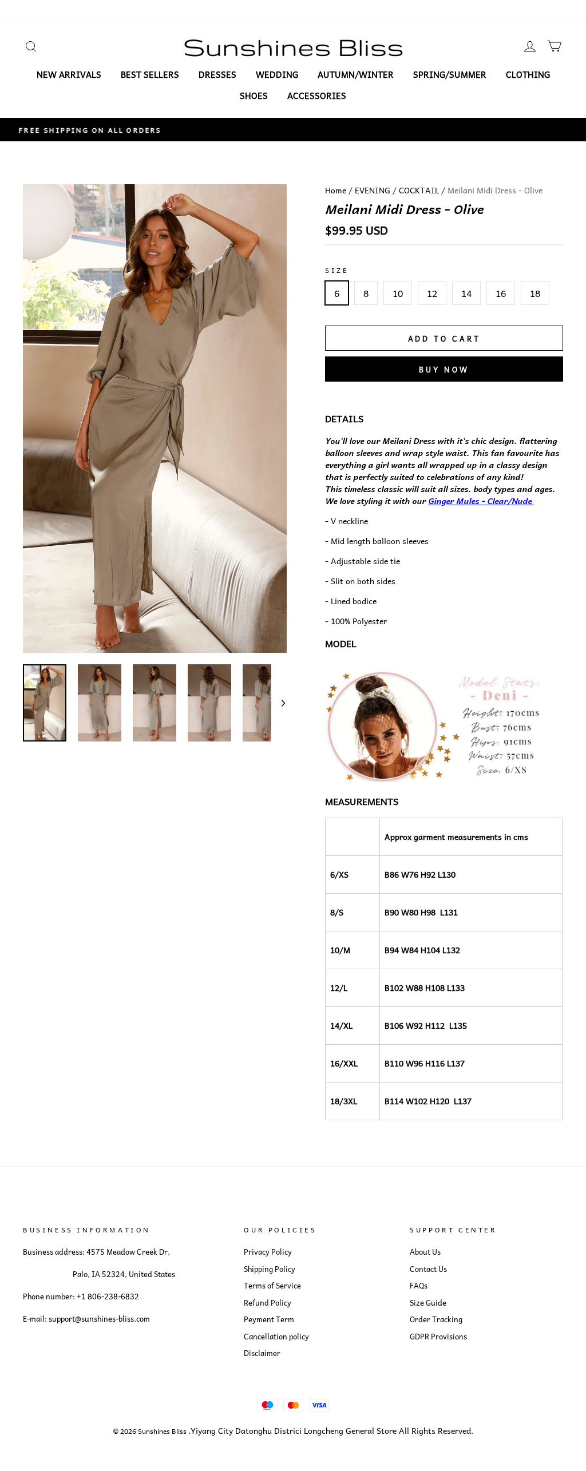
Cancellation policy (276, 1336)
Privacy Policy (268, 1252)
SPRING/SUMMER (449, 74)
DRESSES (217, 74)
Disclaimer (262, 1353)
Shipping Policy (269, 1269)
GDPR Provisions (438, 1336)
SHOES (254, 95)
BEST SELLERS (150, 74)
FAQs (418, 1285)
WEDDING (277, 74)
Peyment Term (269, 1319)
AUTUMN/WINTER (356, 74)
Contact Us (428, 1269)
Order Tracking (436, 1319)
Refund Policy (267, 1303)
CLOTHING (528, 74)
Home (335, 190)
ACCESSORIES (316, 95)
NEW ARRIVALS (69, 74)
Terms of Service (272, 1285)
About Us (425, 1252)
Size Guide (428, 1303)
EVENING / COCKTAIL (397, 190)
